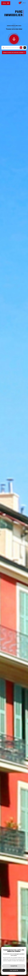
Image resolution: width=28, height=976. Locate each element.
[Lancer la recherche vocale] (14, 39)
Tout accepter (14, 970)
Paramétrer (13, 966)
